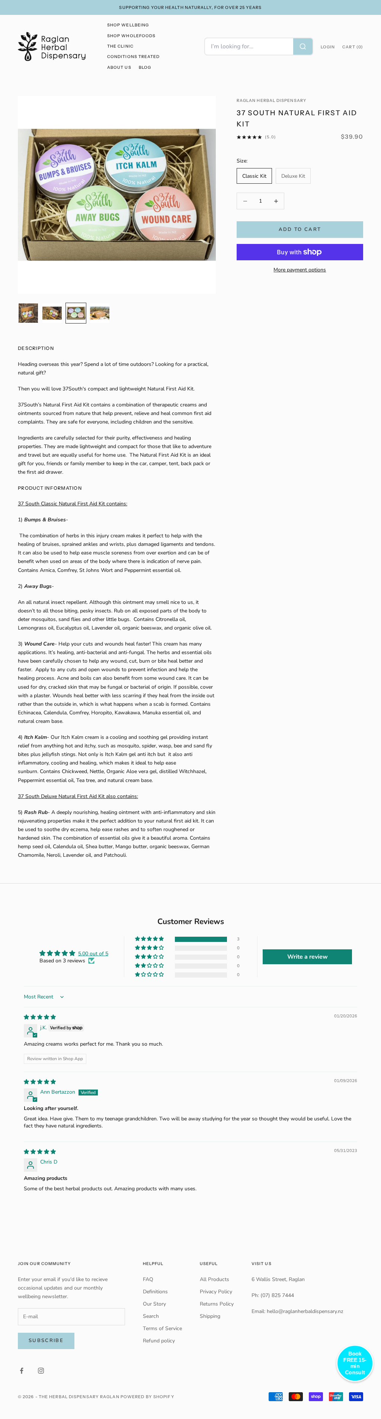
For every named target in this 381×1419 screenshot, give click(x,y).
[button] (150, 939)
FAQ (148, 1279)
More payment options (299, 269)
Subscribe (46, 1340)
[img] (40, 1017)
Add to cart (300, 229)
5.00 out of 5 (93, 953)
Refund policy (159, 1340)
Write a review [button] (307, 957)
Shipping (210, 1316)
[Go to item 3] (75, 313)
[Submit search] (303, 46)
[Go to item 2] (52, 313)
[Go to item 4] (99, 313)
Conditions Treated (133, 56)
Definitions (155, 1291)
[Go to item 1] (28, 313)
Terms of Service (162, 1328)
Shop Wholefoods (131, 35)
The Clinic (120, 46)
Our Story (154, 1303)
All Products (214, 1279)
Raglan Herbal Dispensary (271, 100)
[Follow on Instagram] (41, 1370)
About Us (119, 67)
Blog (145, 67)
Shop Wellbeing (128, 25)
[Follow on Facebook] (21, 1370)
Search (151, 1316)
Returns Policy (217, 1303)
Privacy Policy (216, 1291)
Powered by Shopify (148, 1396)
